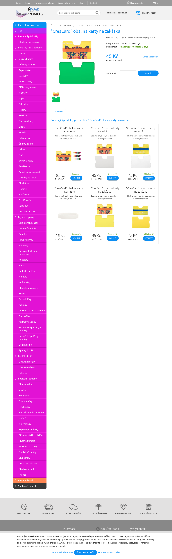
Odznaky (23, 104)
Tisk (20, 30)
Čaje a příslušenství (28, 222)
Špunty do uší (26, 350)
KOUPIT (76, 178)
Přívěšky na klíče (27, 64)
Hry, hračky (24, 406)
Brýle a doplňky (26, 217)
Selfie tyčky (24, 205)
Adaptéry (23, 259)
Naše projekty (136, 3)
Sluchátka (24, 183)
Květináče (24, 395)
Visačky (22, 389)
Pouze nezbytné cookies (109, 552)
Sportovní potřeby (27, 378)
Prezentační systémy (28, 25)
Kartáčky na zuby (27, 321)
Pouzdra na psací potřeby (32, 310)
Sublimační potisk (27, 486)
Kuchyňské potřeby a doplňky (29, 338)
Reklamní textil (25, 480)
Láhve (22, 149)
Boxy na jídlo (25, 344)
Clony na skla (25, 384)
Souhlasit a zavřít (85, 552)
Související (58, 111)
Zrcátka (22, 132)
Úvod (53, 25)
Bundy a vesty (26, 160)
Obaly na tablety (27, 367)
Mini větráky (25, 423)
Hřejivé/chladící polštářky (31, 412)
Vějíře (21, 98)
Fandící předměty (27, 452)
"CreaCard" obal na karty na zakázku (68, 129)
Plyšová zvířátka (27, 440)
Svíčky (22, 126)
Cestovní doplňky (27, 228)
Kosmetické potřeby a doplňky (30, 329)
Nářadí (22, 418)
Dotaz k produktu (151, 56)
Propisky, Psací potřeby (30, 47)
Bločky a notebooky (29, 41)
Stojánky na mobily (28, 287)
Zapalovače (25, 70)
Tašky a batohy (25, 58)
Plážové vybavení (27, 87)
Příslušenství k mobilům (31, 435)
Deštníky (23, 75)
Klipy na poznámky (28, 429)
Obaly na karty (26, 121)
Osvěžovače (25, 200)
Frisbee (22, 474)
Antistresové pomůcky (30, 171)
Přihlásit (111, 12)
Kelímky (23, 304)
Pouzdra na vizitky (28, 446)
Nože (21, 155)
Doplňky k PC (25, 356)
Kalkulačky (24, 138)
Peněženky (24, 166)
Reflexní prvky (26, 239)
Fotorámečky (25, 401)
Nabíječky (24, 194)
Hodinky (23, 188)
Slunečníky (24, 457)
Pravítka (23, 115)
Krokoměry (24, 282)
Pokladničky (25, 299)
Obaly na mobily (27, 361)
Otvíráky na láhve (27, 177)
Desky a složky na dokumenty (28, 252)
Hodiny (22, 109)
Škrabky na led (26, 469)
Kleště (22, 293)
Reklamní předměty (28, 36)
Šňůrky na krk (26, 143)
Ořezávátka (24, 316)
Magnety (23, 92)
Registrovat (122, 12)
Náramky (23, 245)
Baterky (23, 234)
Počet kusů (111, 73)
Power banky (25, 81)
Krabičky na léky (27, 271)
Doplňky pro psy (27, 211)
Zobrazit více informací (62, 552)
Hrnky (22, 53)
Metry (21, 265)
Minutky (23, 276)
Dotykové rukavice (28, 463)
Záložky (23, 373)
